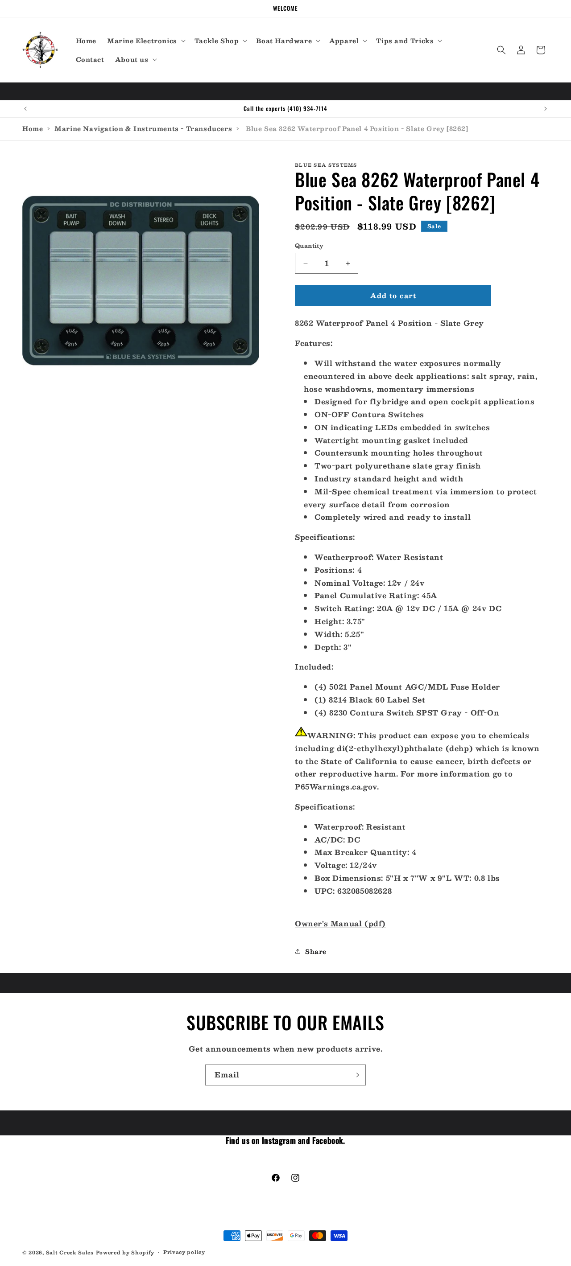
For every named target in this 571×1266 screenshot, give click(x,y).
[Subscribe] (355, 1075)
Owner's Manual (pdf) (340, 923)
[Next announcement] (545, 108)
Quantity (309, 246)
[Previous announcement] (25, 108)
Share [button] (316, 951)
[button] (145, 40)
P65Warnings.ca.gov (336, 787)
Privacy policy (184, 1252)
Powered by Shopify (125, 1252)
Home (32, 128)
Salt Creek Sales (70, 1252)
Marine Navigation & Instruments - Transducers (143, 128)
